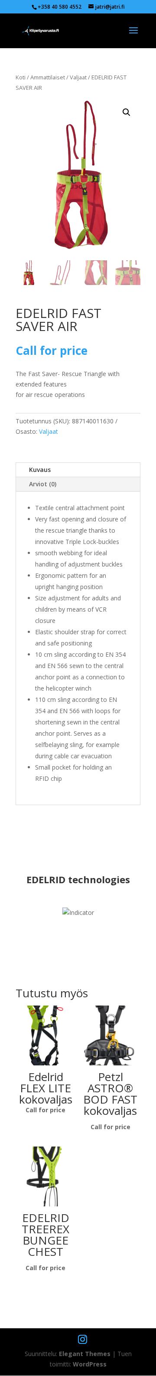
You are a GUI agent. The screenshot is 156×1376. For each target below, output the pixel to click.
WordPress (90, 1364)
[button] (126, 112)
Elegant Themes (84, 1354)
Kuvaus (40, 469)
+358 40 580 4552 (59, 6)
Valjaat (78, 77)
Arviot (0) (42, 484)
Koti (21, 77)
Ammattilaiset (47, 77)
